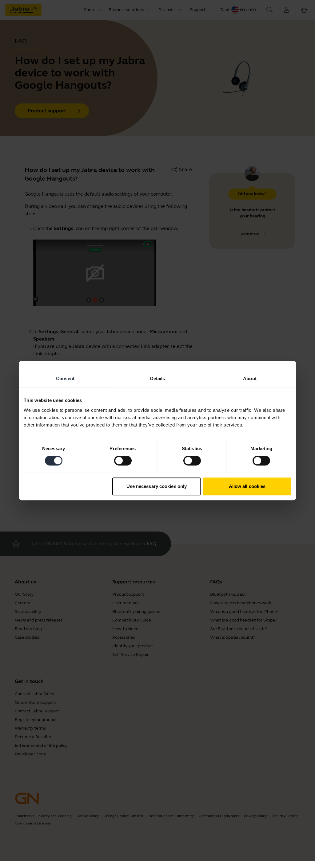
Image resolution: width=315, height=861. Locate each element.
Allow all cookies (247, 486)
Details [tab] (157, 378)
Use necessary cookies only (156, 486)
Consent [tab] (65, 378)
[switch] (123, 461)
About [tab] (250, 378)
